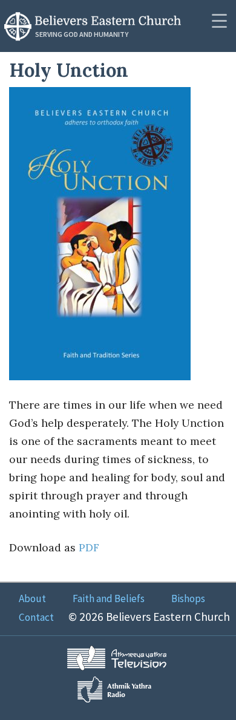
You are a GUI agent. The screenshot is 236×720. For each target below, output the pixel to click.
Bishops (188, 598)
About (32, 598)
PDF (89, 547)
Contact (36, 617)
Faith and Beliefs (109, 598)
